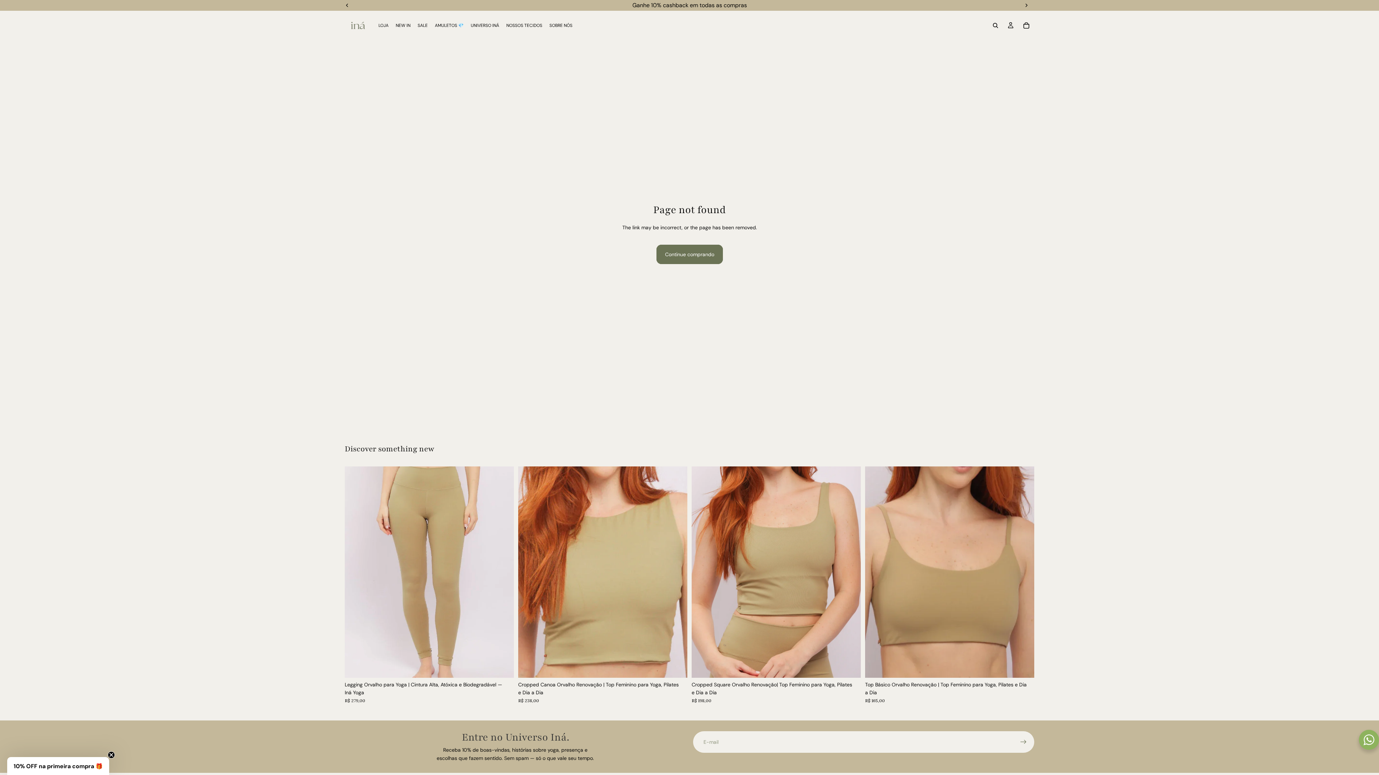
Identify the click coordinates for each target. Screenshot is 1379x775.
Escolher (682, 666)
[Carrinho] (1026, 25)
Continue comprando (689, 254)
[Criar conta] (1023, 742)
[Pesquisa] (995, 25)
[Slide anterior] (355, 572)
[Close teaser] (111, 754)
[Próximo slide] (503, 572)
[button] (58, 766)
